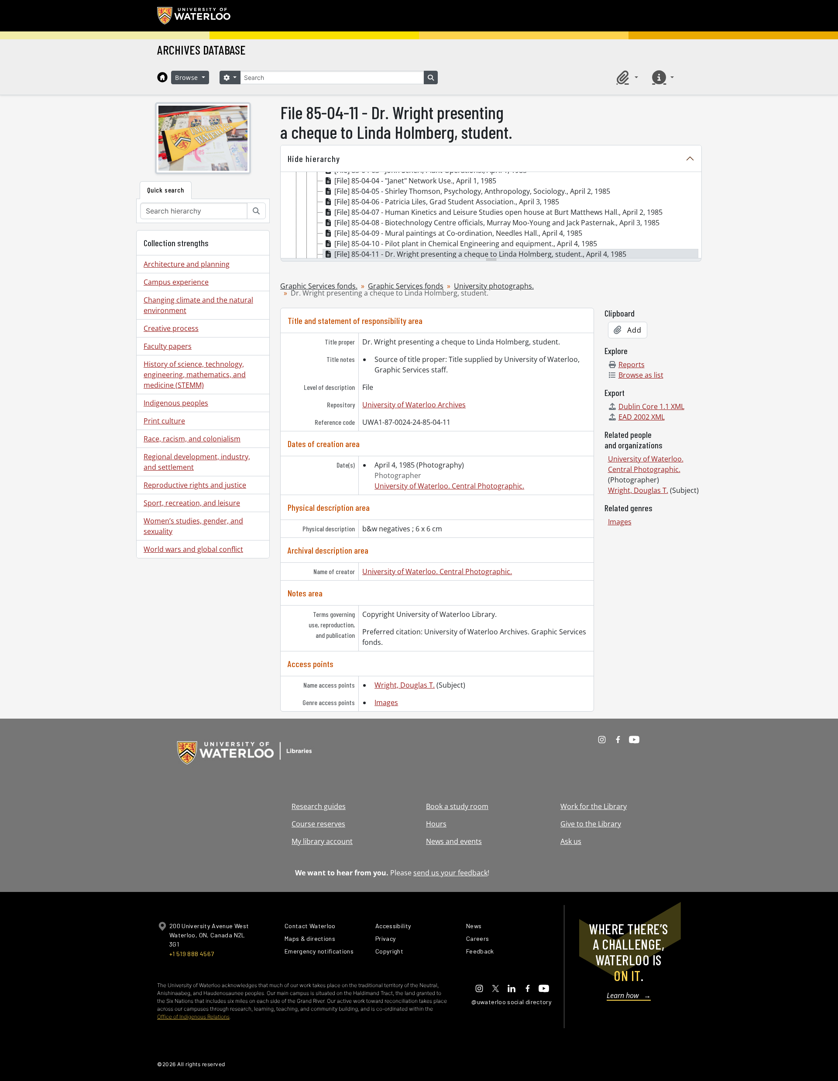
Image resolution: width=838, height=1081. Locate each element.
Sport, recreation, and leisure (192, 503)
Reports (631, 364)
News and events (454, 841)
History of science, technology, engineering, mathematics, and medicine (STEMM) (195, 374)
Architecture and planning (187, 264)
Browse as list (640, 375)
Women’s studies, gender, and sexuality (193, 526)
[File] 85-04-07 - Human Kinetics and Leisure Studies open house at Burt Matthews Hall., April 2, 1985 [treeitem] (498, 212)
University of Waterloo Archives (414, 405)
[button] (626, 77)
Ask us (570, 841)
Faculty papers (168, 346)
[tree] (491, 215)
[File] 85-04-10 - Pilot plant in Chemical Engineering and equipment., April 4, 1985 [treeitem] (465, 243)
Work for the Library (593, 806)
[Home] (162, 77)
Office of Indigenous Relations (193, 1016)
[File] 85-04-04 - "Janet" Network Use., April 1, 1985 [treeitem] (415, 181)
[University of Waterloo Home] (194, 15)
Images (386, 702)
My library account (322, 841)
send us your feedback (450, 873)
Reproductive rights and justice (195, 485)
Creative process (171, 328)
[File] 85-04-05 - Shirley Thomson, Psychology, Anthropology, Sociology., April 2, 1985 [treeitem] (472, 191)
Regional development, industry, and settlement (197, 462)
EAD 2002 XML (641, 417)
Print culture (164, 421)
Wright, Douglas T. (404, 685)
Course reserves (318, 824)
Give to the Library (590, 824)
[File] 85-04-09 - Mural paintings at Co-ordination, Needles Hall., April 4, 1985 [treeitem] (458, 233)
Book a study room (457, 806)
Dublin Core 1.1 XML (651, 406)
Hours (436, 824)
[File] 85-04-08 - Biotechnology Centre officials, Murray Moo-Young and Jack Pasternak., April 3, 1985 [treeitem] (496, 222)
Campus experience (176, 282)
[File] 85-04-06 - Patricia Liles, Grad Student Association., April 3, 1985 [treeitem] (446, 202)
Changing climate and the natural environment (198, 305)
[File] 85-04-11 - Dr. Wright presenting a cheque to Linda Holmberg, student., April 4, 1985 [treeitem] (480, 254)
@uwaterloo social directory (511, 1001)
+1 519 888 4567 (191, 953)
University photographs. (494, 286)
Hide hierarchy (314, 158)
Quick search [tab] (165, 190)
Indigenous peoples (176, 403)
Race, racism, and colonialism (192, 439)
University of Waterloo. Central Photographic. (449, 486)
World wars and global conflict (193, 549)
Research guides (319, 806)
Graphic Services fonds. (318, 286)
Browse (187, 77)
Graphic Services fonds (405, 286)
